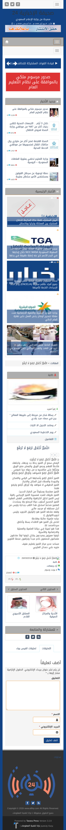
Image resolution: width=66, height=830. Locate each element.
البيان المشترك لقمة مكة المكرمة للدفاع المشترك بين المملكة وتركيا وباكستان (36, 222)
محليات (57, 757)
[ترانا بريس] (16, 826)
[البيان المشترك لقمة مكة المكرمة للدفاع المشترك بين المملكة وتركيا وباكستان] (33, 212)
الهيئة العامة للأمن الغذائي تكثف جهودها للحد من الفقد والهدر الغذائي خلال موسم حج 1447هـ (33, 348)
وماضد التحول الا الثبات (41, 425)
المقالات (54, 363)
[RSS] (7, 4)
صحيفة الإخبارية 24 (33, 13)
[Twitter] (13, 4)
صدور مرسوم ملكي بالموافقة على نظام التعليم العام (33, 82)
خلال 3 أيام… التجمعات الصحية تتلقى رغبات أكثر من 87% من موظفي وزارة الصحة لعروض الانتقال (29, 126)
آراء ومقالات (52, 566)
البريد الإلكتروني (49, 726)
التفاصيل (49, 439)
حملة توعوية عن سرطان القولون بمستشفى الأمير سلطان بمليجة (31, 175)
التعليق (55, 678)
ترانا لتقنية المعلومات (30, 826)
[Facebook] (18, 4)
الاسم (56, 714)
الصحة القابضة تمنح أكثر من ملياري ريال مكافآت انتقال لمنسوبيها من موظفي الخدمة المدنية (28, 144)
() (9, 579)
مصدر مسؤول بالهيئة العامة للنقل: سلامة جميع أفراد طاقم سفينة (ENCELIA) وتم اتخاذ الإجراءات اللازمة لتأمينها (33, 284)
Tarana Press (32, 821)
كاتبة (55, 562)
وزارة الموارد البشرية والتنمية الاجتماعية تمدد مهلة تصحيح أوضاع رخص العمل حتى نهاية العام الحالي (34, 316)
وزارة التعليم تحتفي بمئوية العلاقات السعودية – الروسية (29, 161)
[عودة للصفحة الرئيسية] (31, 782)
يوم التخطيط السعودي (41, 432)
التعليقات (46, 648)
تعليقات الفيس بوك (26, 648)
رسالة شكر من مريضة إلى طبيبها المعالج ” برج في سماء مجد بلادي (33, 417)
